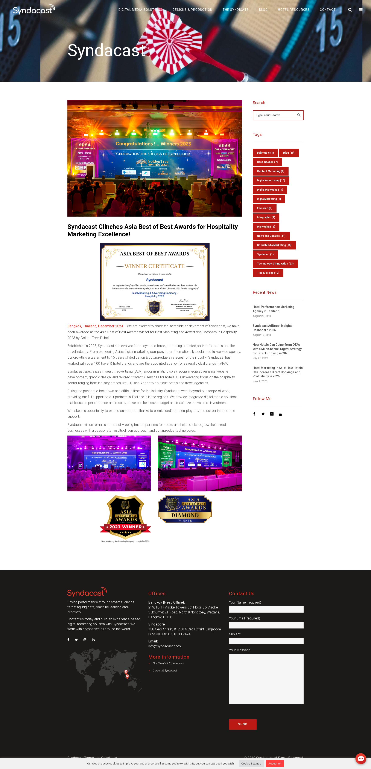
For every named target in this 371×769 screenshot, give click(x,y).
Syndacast (265, 254)
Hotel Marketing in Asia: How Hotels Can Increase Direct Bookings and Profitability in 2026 (278, 372)
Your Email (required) (244, 618)
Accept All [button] (274, 763)
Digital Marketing (270, 189)
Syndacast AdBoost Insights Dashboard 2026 (272, 328)
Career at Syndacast (165, 670)
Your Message (240, 650)
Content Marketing (270, 171)
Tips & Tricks (268, 272)
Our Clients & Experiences (168, 663)
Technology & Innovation (275, 263)
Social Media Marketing (274, 245)
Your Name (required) (245, 602)
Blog (288, 152)
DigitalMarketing (269, 198)
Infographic (266, 217)
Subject (234, 634)
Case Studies (267, 162)
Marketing (266, 226)
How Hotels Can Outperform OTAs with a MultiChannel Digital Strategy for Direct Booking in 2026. (277, 349)
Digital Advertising (271, 180)
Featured (264, 208)
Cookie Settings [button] (251, 763)
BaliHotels (265, 152)
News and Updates (271, 235)
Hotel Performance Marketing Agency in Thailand (274, 309)
